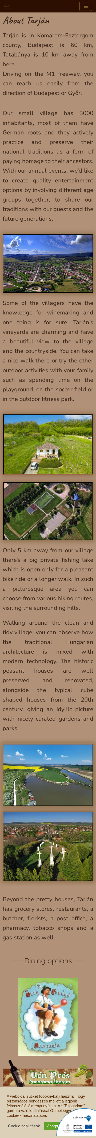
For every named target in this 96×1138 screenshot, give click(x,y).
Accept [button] (52, 1126)
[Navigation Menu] (85, 6)
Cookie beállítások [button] (24, 1126)
